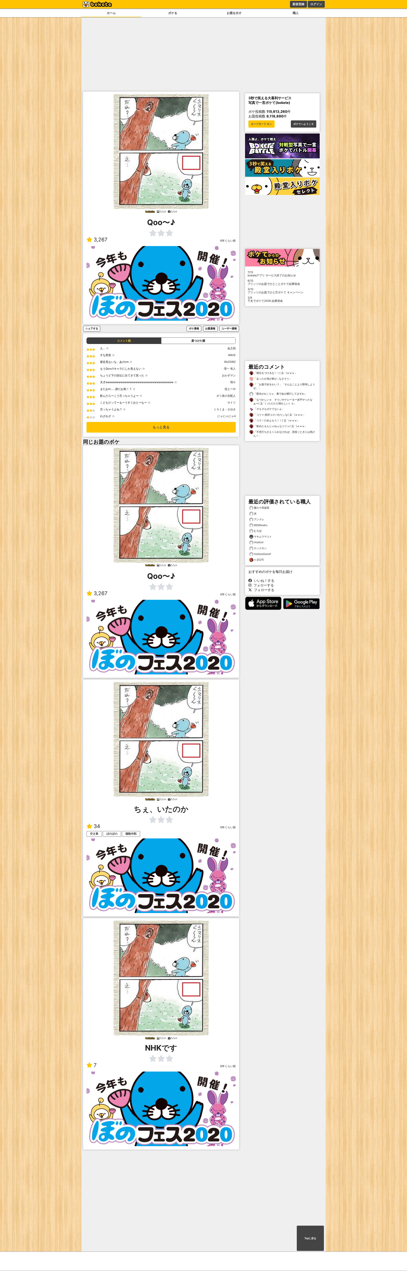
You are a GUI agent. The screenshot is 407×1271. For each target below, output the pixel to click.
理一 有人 (230, 368)
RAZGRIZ (230, 361)
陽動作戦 (131, 833)
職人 (296, 13)
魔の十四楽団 (261, 507)
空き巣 (94, 833)
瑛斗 (233, 382)
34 (97, 826)
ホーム (111, 13)
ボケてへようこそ (303, 124)
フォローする (262, 585)
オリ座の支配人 (226, 395)
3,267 (100, 240)
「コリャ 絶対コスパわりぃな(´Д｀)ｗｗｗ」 (279, 414)
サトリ (231, 402)
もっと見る (161, 427)
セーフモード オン (261, 124)
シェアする (91, 328)
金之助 (231, 348)
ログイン (316, 4)
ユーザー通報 (229, 328)
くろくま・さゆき (225, 409)
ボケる (172, 13)
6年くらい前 (228, 240)
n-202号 (259, 559)
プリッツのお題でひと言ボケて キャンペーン (276, 291)
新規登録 (298, 4)
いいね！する (263, 580)
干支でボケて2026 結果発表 (265, 299)
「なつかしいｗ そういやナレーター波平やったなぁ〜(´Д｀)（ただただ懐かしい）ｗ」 (282, 401)
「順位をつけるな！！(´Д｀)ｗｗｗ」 (275, 372)
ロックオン (260, 548)
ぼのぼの (111, 833)
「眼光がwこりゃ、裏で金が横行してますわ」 (280, 393)
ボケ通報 (194, 328)
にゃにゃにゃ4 (226, 416)
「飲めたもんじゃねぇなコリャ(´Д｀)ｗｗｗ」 (280, 426)
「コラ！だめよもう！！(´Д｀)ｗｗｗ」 (276, 420)
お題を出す (234, 13)
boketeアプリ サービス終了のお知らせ (272, 274)
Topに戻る (310, 1238)
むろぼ (258, 530)
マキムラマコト (263, 536)
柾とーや (230, 389)
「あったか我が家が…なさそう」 (272, 378)
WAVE (232, 355)
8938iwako (260, 525)
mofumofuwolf (262, 553)
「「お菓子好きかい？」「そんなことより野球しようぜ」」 (284, 386)
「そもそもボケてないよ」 (268, 409)
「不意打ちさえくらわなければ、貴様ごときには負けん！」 (284, 433)
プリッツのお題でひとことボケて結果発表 (274, 282)
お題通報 (210, 328)
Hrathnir (258, 542)
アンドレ (259, 519)
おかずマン (229, 375)
